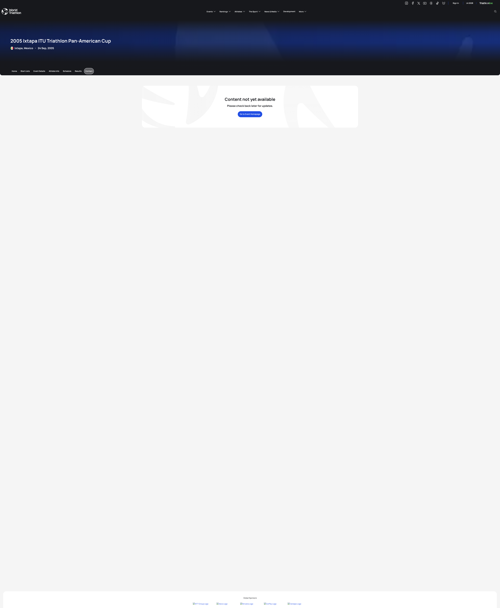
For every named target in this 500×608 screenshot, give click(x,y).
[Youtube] (424, 3)
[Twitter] (418, 3)
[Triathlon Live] (486, 3)
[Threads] (431, 3)
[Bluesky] (443, 3)
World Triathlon (11, 11)
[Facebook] (412, 3)
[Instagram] (406, 3)
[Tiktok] (437, 3)
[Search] (495, 11)
